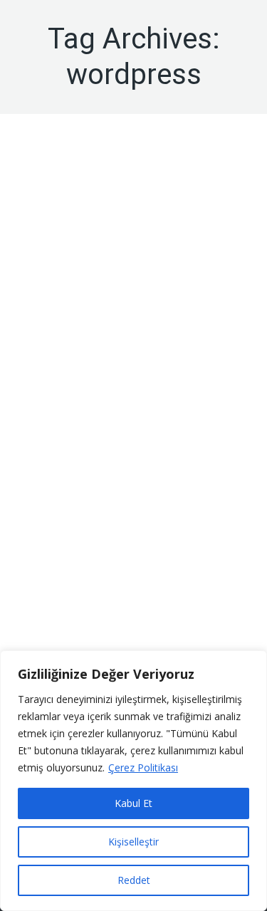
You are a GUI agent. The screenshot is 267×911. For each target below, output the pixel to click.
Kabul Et (133, 803)
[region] (133, 780)
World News (49, 238)
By (103, 238)
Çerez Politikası (143, 767)
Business (43, 599)
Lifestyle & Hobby (100, 599)
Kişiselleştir (133, 841)
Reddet (133, 880)
